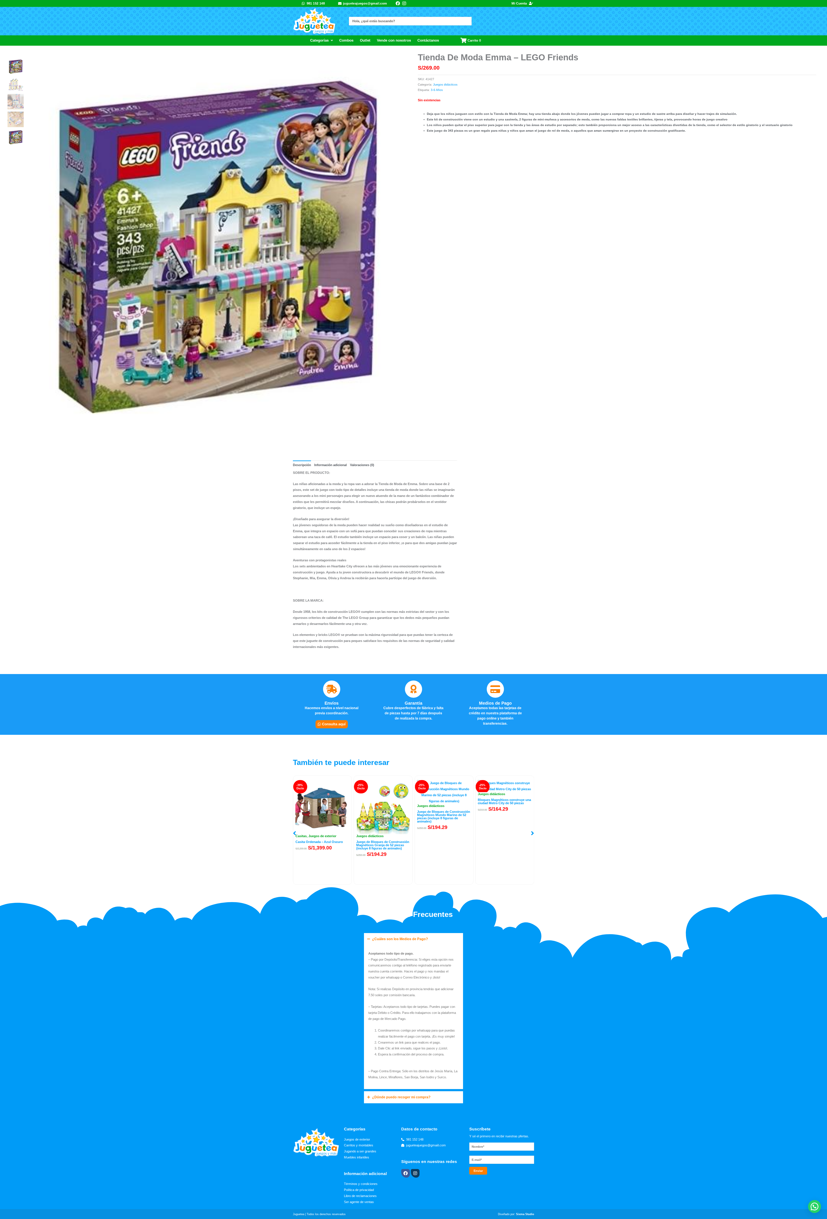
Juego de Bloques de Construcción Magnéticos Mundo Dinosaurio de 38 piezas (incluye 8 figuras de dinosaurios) (504, 846)
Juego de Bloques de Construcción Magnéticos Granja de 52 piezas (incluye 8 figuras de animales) (321, 845)
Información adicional (330, 465)
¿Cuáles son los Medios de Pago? (400, 939)
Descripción (302, 465)
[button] (294, 833)
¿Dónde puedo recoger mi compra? (401, 1097)
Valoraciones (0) (362, 465)
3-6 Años (437, 90)
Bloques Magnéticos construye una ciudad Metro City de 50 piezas (443, 801)
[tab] (302, 465)
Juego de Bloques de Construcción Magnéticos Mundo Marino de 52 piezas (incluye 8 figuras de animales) (382, 816)
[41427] (216, 250)
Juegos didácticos (445, 84)
